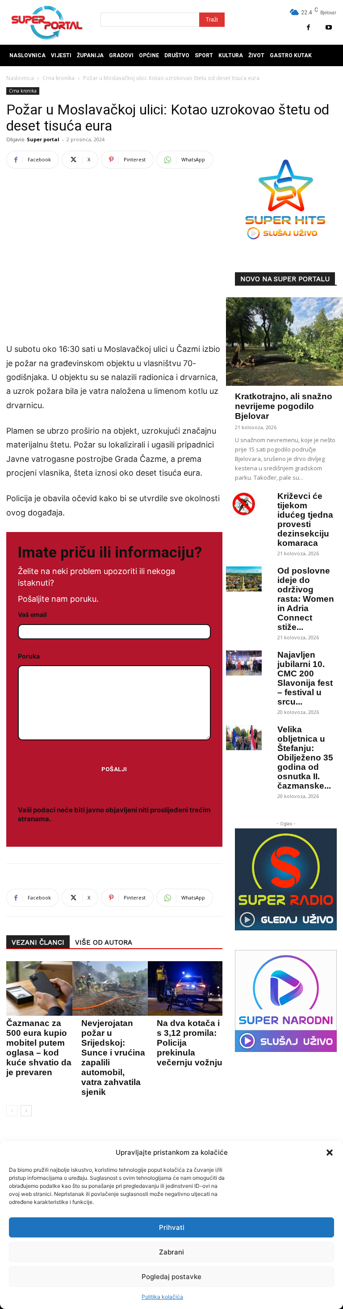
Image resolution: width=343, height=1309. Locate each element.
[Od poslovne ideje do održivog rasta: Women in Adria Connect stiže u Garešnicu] (244, 578)
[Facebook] (308, 27)
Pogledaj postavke (171, 1276)
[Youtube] (328, 27)
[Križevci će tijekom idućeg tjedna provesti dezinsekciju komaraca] (244, 504)
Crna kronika (58, 78)
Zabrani (171, 1252)
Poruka (29, 656)
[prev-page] (11, 1110)
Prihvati (171, 1227)
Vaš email (32, 614)
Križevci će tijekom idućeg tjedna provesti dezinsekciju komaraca (305, 519)
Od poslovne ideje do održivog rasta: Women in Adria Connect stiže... (305, 599)
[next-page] (26, 1110)
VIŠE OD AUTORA (103, 942)
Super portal (43, 139)
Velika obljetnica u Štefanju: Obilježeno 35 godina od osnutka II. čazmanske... (305, 757)
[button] (329, 1152)
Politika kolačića (162, 1296)
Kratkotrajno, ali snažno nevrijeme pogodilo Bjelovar (283, 406)
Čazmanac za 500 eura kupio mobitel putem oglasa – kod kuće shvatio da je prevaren (38, 1047)
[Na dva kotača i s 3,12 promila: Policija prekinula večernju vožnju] (187, 988)
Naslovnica (20, 78)
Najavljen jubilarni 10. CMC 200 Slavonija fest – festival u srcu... (305, 678)
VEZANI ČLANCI (38, 942)
